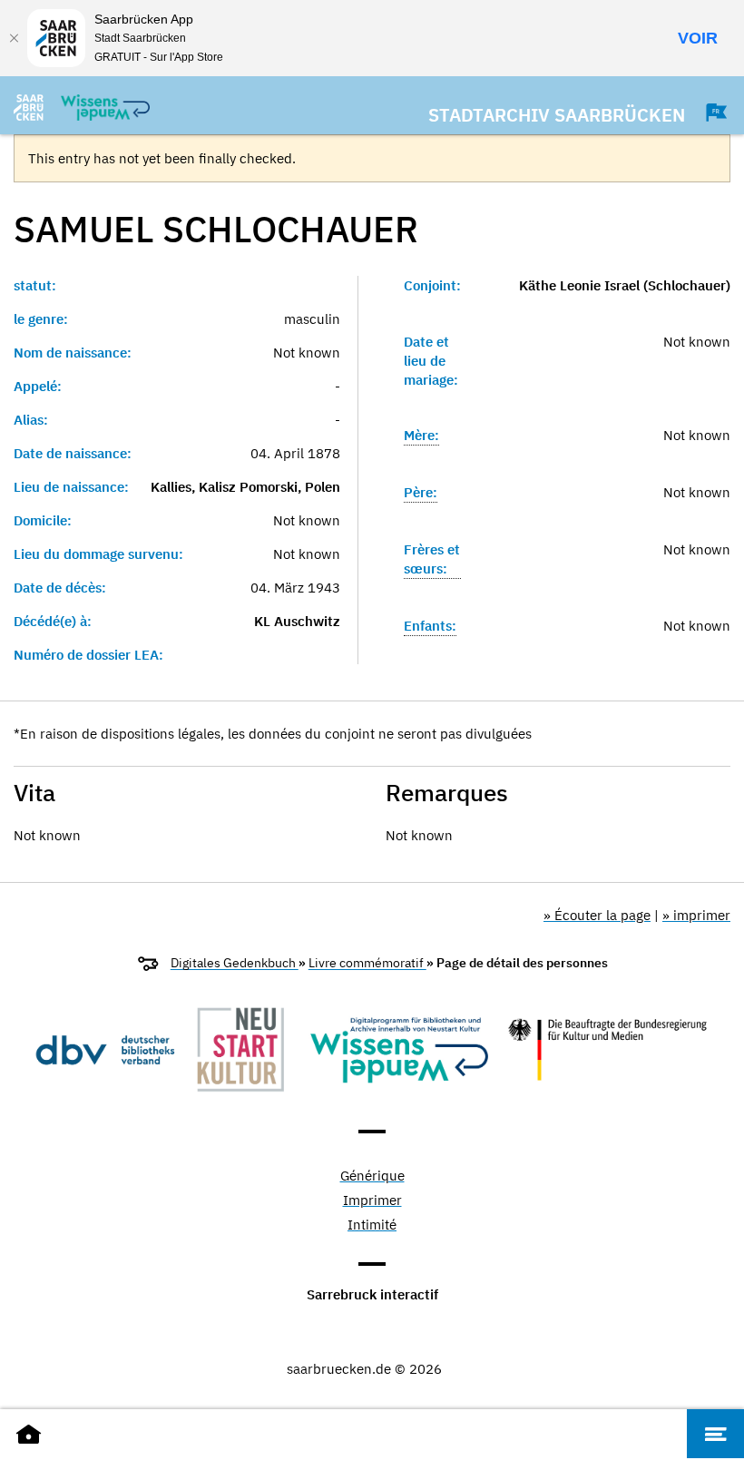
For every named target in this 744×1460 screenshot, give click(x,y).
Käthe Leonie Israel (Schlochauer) (624, 285)
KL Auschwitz (297, 621)
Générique (372, 1176)
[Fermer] (13, 38)
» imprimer (696, 915)
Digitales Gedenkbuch (235, 963)
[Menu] (715, 1433)
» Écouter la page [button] (597, 915)
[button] (707, 112)
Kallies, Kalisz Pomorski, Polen (245, 486)
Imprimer (372, 1201)
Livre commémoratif (367, 963)
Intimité (372, 1225)
